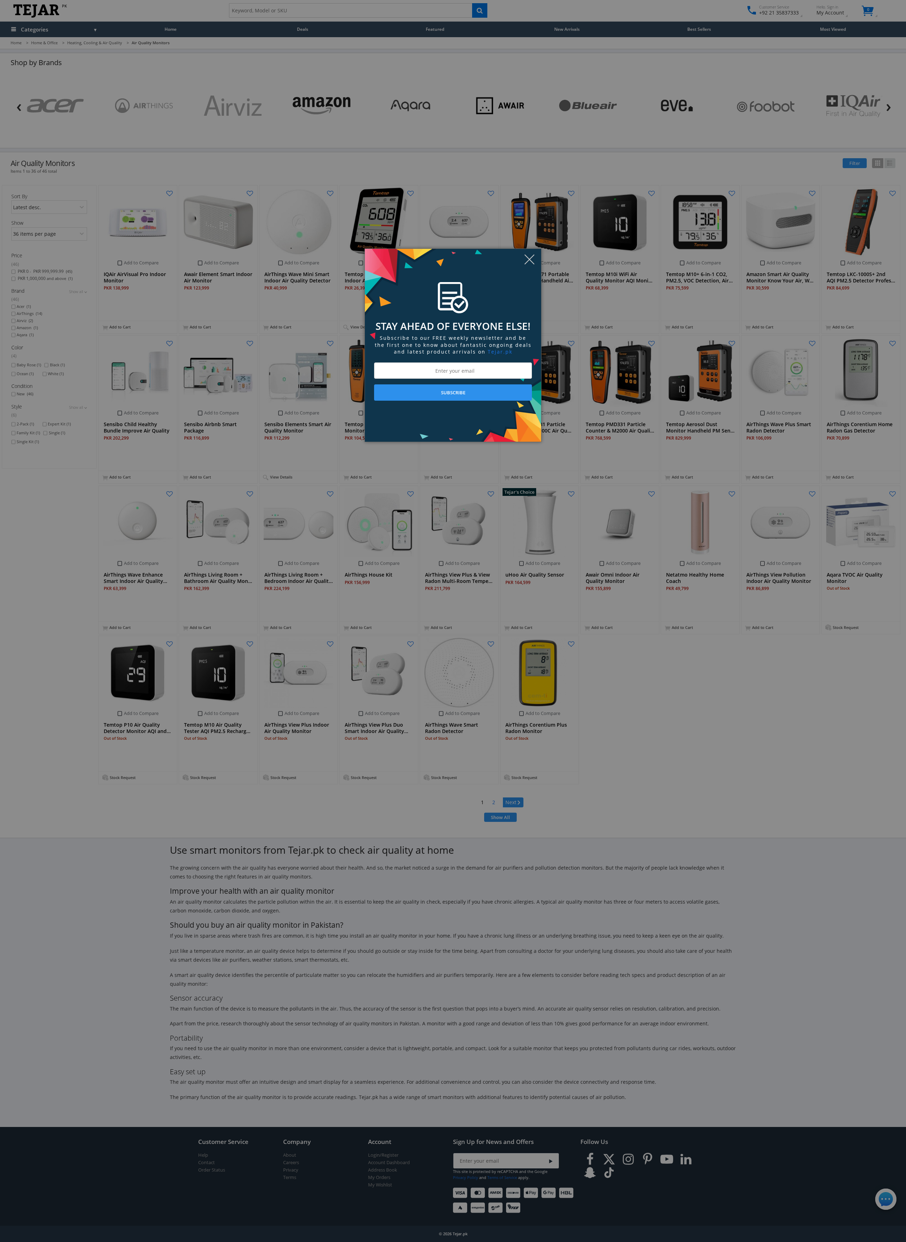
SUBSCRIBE (453, 392)
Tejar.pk (500, 351)
